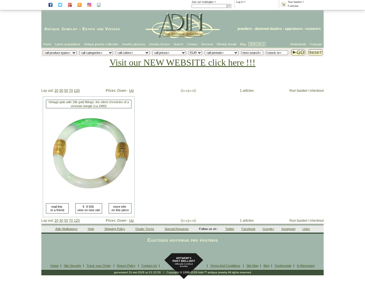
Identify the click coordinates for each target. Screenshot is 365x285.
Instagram (288, 229)
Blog (243, 44)
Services (207, 44)
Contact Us (149, 265)
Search (178, 44)
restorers (313, 29)
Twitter (229, 229)
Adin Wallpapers (66, 229)
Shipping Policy (114, 229)
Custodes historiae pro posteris (182, 240)
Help (91, 229)
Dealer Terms (144, 229)
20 (56, 91)
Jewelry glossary (133, 44)
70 (71, 91)
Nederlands (298, 44)
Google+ (268, 229)
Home (47, 44)
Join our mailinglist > (204, 2)
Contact (192, 44)
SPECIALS (257, 44)
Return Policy (126, 265)
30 (61, 91)
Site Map (252, 265)
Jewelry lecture (159, 44)
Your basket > (296, 2)
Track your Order (98, 265)
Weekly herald (226, 44)
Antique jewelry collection (101, 44)
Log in (239, 2)
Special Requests (177, 229)
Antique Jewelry (61, 29)
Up (131, 91)
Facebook (249, 229)
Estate (89, 29)
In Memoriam (306, 265)
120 (77, 91)
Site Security (72, 265)
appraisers (294, 29)
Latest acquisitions (67, 44)
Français (316, 44)
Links (306, 229)
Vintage (112, 29)
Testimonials (283, 265)
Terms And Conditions (225, 265)
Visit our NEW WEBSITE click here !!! (183, 62)
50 (66, 91)
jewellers (245, 29)
